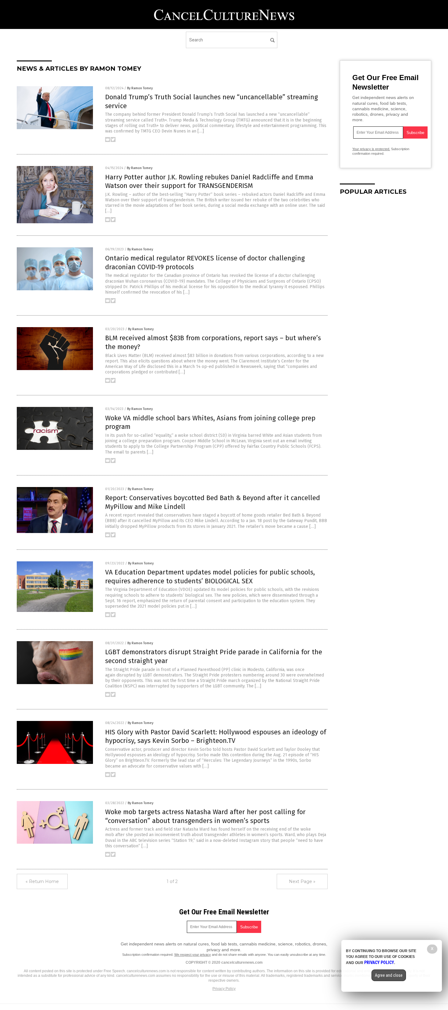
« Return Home (42, 881)
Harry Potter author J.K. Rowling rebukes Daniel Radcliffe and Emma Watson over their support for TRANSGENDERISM (209, 181)
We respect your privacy (192, 954)
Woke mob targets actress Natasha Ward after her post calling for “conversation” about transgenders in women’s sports (205, 816)
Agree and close (389, 975)
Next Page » (302, 881)
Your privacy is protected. (371, 149)
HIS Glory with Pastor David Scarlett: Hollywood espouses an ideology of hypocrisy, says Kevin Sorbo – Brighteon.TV (215, 736)
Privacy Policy (224, 989)
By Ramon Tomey (140, 88)
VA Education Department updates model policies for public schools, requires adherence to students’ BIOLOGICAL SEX (210, 576)
